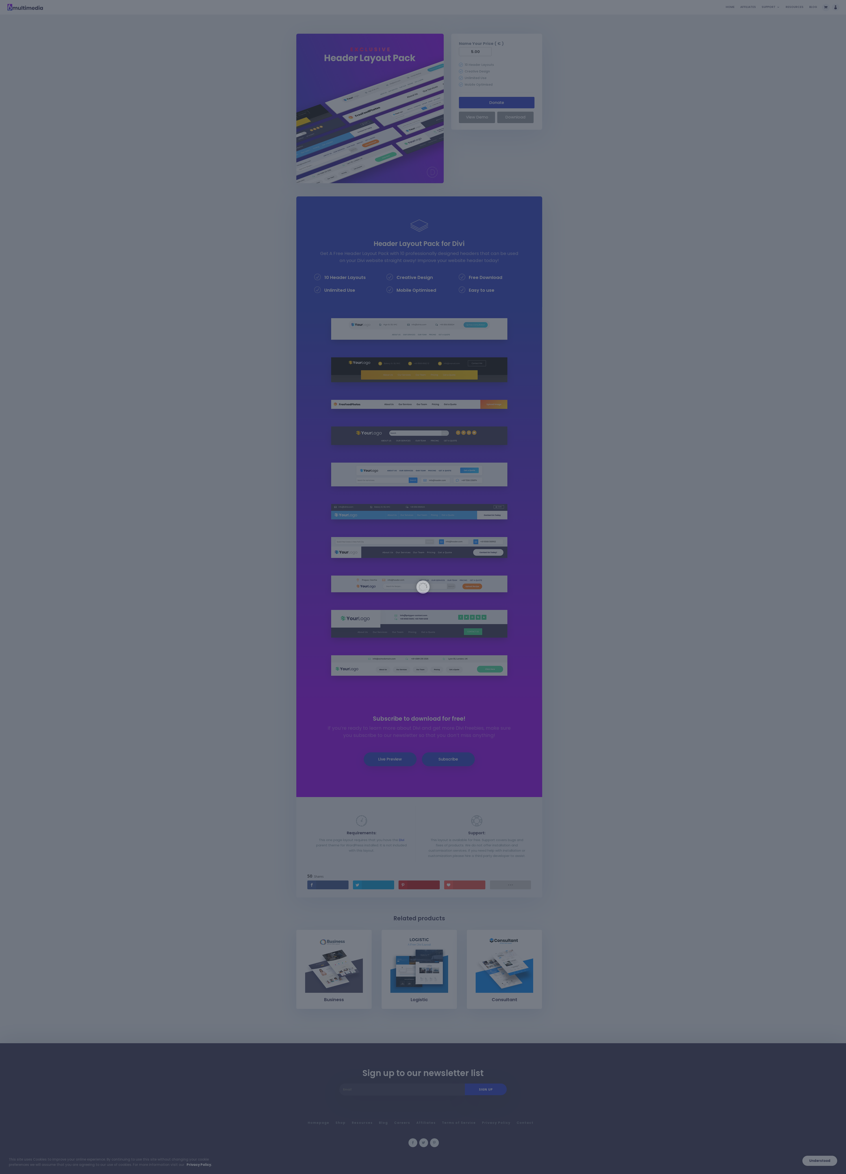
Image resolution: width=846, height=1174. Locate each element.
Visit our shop (486, 618)
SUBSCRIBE (479, 597)
